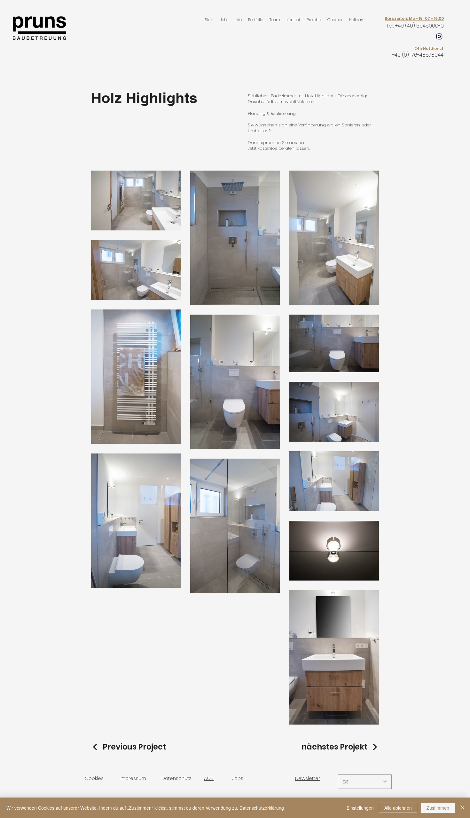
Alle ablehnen (398, 808)
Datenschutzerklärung (261, 808)
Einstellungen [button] (360, 808)
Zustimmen (438, 808)
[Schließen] (462, 808)
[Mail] (439, 36)
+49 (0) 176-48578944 (417, 55)
